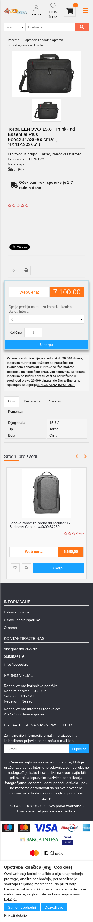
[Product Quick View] (26, 567)
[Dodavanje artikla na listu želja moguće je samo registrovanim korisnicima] (13, 270)
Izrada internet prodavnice (38, 811)
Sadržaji (55, 401)
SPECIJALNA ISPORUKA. (56, 385)
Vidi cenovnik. (59, 372)
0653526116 (14, 657)
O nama (10, 628)
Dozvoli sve (54, 907)
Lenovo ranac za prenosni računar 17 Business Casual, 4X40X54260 (40, 525)
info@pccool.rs (16, 664)
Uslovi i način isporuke (22, 620)
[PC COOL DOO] (15, 11)
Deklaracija (32, 401)
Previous (77, 456)
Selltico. (69, 811)
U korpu (46, 345)
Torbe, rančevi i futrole (27, 45)
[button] (85, 11)
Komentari (15, 412)
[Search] (82, 27)
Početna (13, 40)
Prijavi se (79, 749)
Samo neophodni (22, 907)
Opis (11, 401)
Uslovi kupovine (16, 612)
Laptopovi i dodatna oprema (43, 40)
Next (84, 456)
